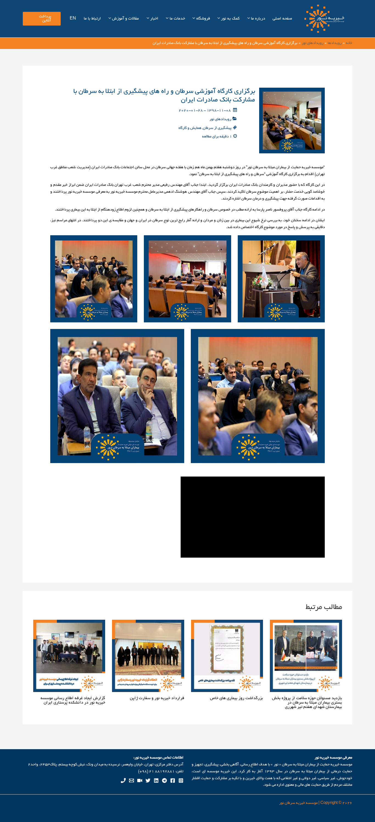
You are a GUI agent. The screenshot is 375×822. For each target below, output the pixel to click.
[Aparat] (139, 780)
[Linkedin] (156, 780)
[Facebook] (172, 780)
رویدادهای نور (220, 119)
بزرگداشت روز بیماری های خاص (236, 698)
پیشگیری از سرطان (217, 128)
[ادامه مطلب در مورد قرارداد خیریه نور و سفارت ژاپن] (148, 656)
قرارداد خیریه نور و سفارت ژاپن (157, 698)
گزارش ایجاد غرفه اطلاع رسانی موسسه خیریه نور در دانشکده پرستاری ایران (73, 700)
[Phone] (123, 780)
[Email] (131, 780)
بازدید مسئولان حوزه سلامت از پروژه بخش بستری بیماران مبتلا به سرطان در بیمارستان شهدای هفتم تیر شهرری (307, 702)
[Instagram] (180, 780)
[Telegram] (164, 780)
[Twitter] (147, 780)
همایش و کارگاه (190, 128)
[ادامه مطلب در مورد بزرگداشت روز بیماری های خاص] (227, 656)
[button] (249, 18)
